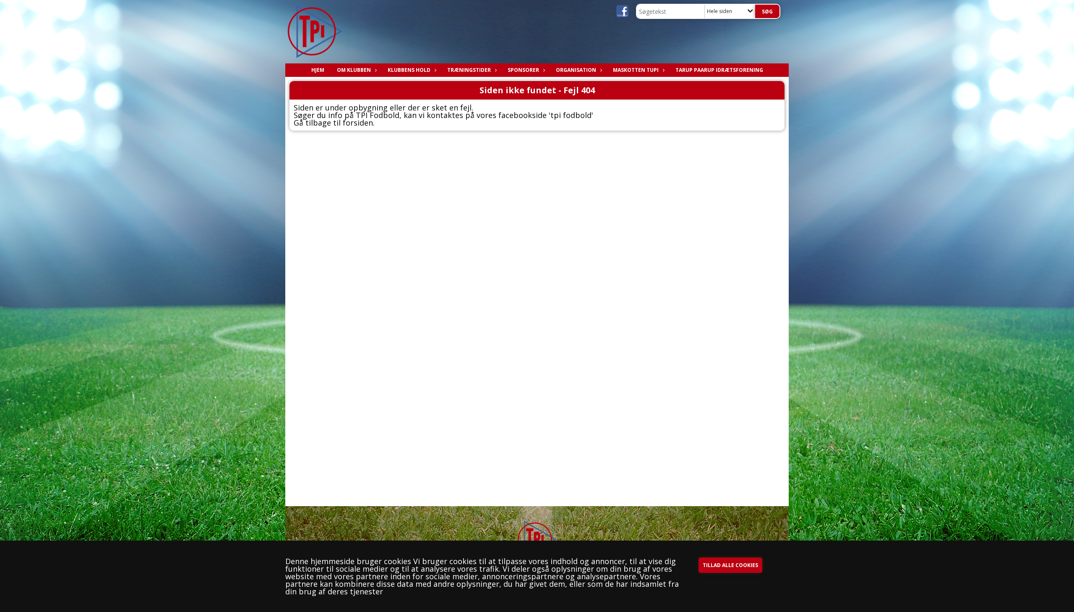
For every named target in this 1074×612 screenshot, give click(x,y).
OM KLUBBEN (354, 70)
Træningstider (469, 70)
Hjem (317, 70)
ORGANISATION (576, 70)
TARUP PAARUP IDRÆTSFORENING (719, 70)
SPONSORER (523, 70)
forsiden (358, 123)
